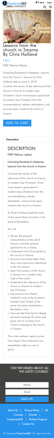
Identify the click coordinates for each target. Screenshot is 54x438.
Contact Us (28, 424)
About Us (13, 410)
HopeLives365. (24, 433)
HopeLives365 (15, 419)
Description (12, 139)
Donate (33, 414)
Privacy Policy (32, 410)
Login (49, 2)
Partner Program (38, 419)
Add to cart (17, 123)
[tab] (27, 139)
